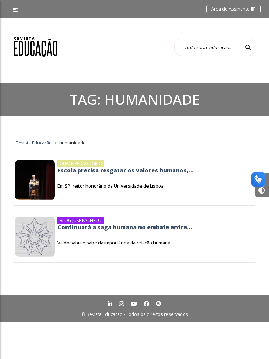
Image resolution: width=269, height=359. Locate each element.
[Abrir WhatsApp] (251, 341)
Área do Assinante (231, 9)
